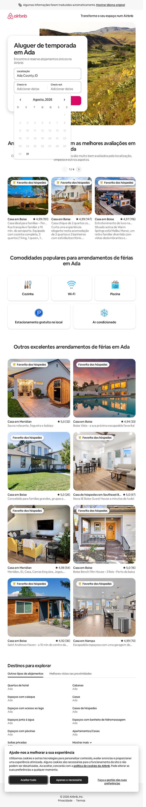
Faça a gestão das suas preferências (112, 781)
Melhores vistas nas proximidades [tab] (70, 673)
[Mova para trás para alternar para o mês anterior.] (20, 100)
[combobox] (47, 75)
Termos (80, 800)
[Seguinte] (79, 169)
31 (27, 154)
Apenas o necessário (69, 780)
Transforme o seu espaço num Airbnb (107, 16)
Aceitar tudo (28, 780)
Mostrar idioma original (110, 5)
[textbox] (30, 89)
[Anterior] (65, 169)
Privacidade (65, 800)
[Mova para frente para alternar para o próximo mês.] (64, 100)
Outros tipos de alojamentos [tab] (25, 673)
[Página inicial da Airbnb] (17, 16)
